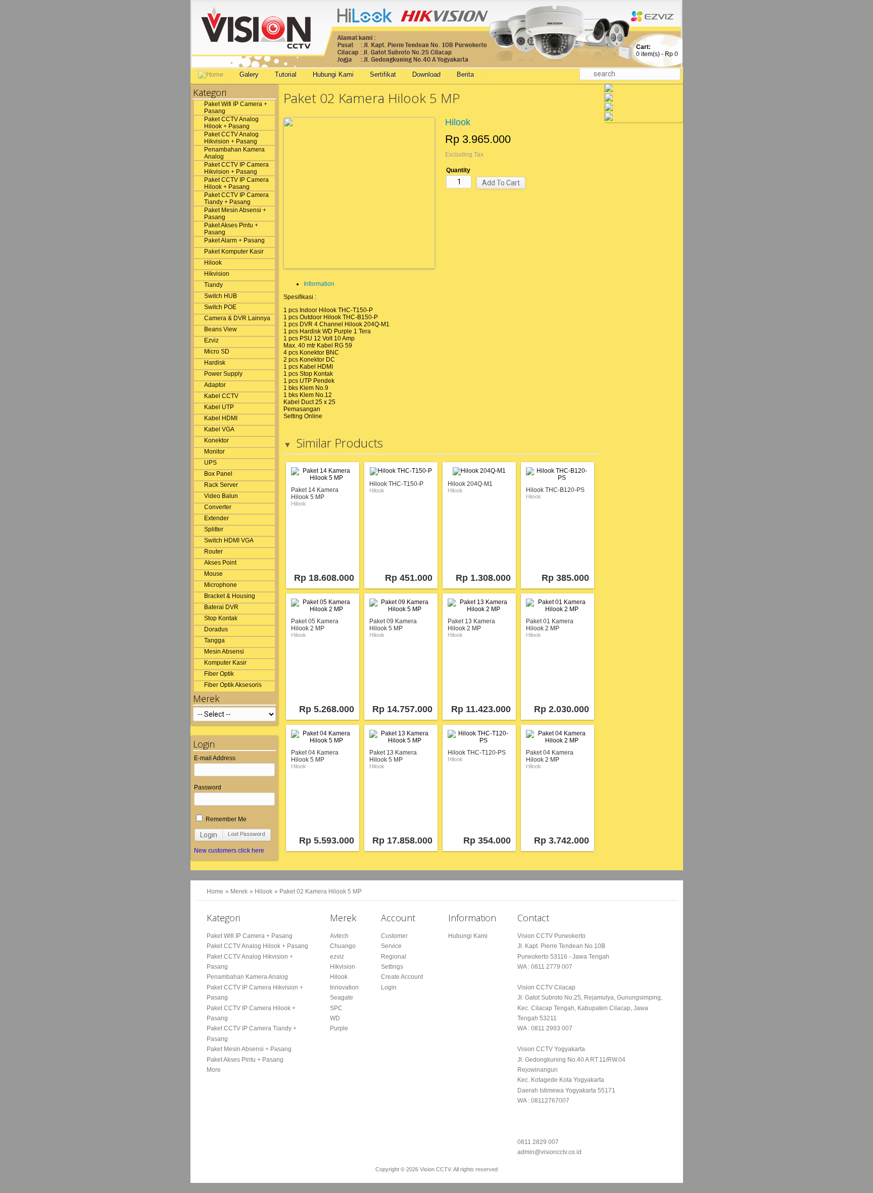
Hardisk (214, 362)
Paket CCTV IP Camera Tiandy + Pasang (236, 198)
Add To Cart (501, 183)
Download (426, 74)
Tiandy (213, 284)
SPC (336, 1008)
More (214, 1069)
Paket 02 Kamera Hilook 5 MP (320, 891)
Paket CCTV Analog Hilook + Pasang (231, 123)
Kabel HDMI (220, 418)
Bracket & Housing (229, 596)
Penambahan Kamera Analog (234, 153)
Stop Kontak (220, 618)
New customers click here (229, 850)
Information (319, 283)
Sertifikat (383, 74)
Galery (249, 74)
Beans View (220, 329)
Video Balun (221, 496)
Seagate (341, 997)
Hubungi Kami (333, 74)
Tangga (214, 640)
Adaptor (215, 384)
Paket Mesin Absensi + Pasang (235, 214)
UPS (210, 462)
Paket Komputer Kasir (234, 251)
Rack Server (221, 484)
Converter (217, 507)
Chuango (343, 946)
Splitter (213, 529)
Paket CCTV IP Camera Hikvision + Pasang (236, 168)
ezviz (337, 956)
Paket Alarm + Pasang (234, 240)
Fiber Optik (219, 673)
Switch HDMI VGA (229, 540)
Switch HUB (220, 296)
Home (215, 891)
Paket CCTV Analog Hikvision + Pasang (231, 138)
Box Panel (218, 473)
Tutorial (286, 74)
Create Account (402, 976)
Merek (239, 891)
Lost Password (246, 834)
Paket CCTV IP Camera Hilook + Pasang (236, 183)
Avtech (339, 935)
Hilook (213, 262)
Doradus (216, 629)
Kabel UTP (219, 407)
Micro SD (216, 351)
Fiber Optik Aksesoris (233, 684)
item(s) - (657, 50)
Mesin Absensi (224, 651)
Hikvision (216, 273)
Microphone (220, 584)
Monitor (214, 451)
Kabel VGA (219, 429)
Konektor (216, 440)
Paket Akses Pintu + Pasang (231, 229)
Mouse (213, 573)
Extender (216, 518)
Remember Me (225, 819)
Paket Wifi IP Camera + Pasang (235, 108)
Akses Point (220, 562)
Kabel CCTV (221, 396)
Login (208, 835)
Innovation (344, 987)
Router (213, 551)
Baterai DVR (221, 607)
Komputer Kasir (225, 662)
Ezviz (211, 340)
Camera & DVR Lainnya (237, 318)
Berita (465, 74)
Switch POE (220, 307)
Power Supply (223, 373)
